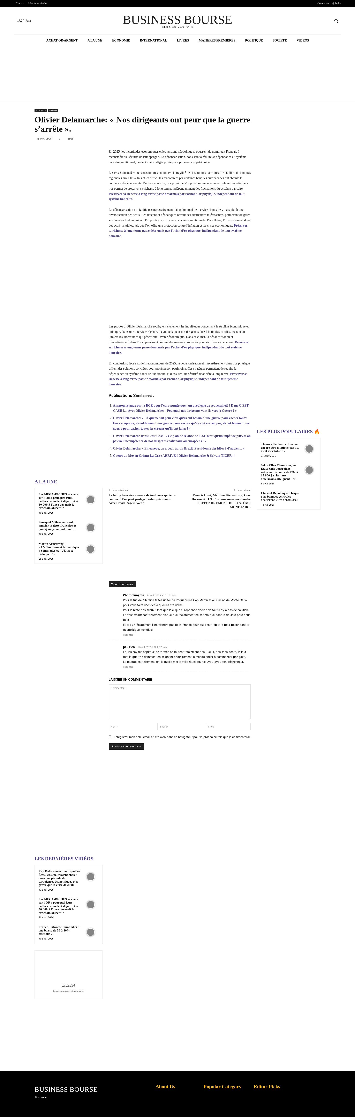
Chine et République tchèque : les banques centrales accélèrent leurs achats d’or (280, 496)
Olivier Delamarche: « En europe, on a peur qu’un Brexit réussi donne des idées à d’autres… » (178, 448)
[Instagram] (57, 1100)
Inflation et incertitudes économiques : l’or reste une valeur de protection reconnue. (164, 1110)
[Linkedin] (213, 139)
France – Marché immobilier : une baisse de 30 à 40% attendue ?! (59, 930)
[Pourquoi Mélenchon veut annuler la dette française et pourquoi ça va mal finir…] (90, 527)
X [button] (351, 1108)
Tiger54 (68, 985)
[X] (320, 21)
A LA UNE (40, 110)
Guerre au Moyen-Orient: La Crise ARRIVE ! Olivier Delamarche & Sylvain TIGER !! (174, 455)
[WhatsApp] (203, 139)
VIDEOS (53, 110)
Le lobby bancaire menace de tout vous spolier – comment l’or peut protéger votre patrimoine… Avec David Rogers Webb (142, 499)
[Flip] (251, 139)
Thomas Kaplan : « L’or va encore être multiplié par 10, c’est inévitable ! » (280, 448)
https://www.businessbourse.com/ (68, 991)
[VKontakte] (71, 1100)
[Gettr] (236, 475)
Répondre (128, 634)
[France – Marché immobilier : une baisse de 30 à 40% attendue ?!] (90, 932)
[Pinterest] (194, 139)
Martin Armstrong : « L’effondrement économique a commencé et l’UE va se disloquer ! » (59, 549)
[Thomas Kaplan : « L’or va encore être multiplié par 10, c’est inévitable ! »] (309, 449)
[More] (245, 475)
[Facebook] (312, 21)
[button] (336, 21)
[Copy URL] (226, 475)
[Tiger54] (68, 967)
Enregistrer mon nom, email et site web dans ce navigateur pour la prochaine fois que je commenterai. (182, 737)
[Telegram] (241, 139)
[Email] (232, 139)
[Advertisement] (65, 345)
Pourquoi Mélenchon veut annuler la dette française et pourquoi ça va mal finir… (57, 526)
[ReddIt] (222, 139)
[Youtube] (327, 21)
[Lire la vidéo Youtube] (180, 284)
